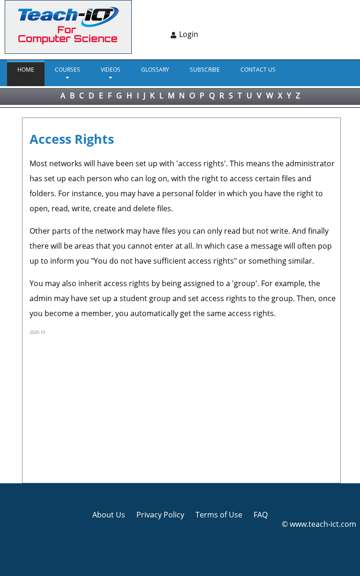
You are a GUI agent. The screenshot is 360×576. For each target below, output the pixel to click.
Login (188, 34)
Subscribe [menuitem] (205, 70)
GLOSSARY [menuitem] (155, 70)
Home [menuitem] (25, 70)
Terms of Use (218, 515)
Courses (67, 70)
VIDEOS (110, 70)
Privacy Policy (160, 515)
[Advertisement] (183, 407)
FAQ (261, 515)
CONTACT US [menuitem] (258, 70)
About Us (108, 515)
